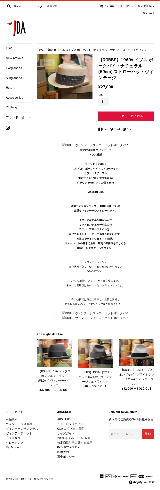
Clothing (11, 107)
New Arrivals (14, 58)
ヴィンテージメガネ (19, 424)
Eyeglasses (14, 68)
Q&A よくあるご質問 (70, 428)
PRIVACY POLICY (68, 447)
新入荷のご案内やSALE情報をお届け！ (131, 422)
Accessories (14, 97)
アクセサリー (14, 438)
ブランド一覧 (18, 117)
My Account (13, 447)
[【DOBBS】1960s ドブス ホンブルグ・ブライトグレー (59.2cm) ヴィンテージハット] (136, 352)
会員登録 (52, 6)
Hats (9, 88)
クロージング (14, 442)
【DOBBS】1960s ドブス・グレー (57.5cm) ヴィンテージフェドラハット (95, 377)
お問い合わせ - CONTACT (74, 438)
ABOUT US (64, 419)
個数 (100, 95)
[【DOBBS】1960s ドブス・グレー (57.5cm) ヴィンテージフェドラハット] (95, 353)
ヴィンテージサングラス (22, 428)
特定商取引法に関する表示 (74, 442)
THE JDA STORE (23, 479)
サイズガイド (66, 433)
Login (40, 6)
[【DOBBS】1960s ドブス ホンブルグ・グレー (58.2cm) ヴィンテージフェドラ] (54, 353)
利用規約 (63, 452)
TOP (9, 48)
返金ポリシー (66, 456)
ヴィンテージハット (19, 433)
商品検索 (12, 419)
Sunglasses (14, 78)
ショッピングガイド (70, 424)
